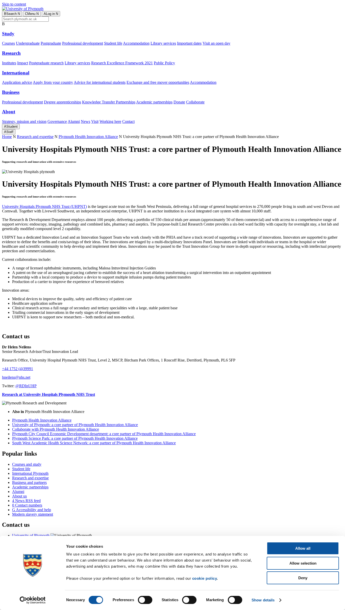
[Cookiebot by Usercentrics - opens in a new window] (33, 600)
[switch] (145, 600)
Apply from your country (53, 82)
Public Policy (164, 63)
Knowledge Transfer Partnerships (108, 102)
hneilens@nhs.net (16, 377)
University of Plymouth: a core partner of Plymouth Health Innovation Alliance (75, 425)
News (85, 121)
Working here (110, 121)
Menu (32, 14)
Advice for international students (100, 82)
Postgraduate (51, 43)
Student (11, 126)
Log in (51, 14)
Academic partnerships (154, 102)
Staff (8, 132)
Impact (22, 63)
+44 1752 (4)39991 (17, 369)
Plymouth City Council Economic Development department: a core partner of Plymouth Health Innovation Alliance (104, 434)
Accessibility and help (31, 510)
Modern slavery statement (32, 514)
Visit (94, 121)
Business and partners (29, 482)
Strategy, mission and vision (24, 121)
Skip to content (14, 4)
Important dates (189, 43)
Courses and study (26, 464)
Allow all (302, 548)
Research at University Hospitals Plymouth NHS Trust (48, 394)
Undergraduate (28, 43)
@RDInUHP (26, 386)
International (15, 72)
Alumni (74, 121)
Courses (8, 43)
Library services (163, 43)
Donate (179, 102)
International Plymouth (30, 473)
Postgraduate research (46, 63)
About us (19, 496)
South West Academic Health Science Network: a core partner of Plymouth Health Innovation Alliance (94, 443)
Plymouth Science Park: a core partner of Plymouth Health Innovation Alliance (75, 438)
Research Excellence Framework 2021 (122, 63)
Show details (263, 600)
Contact (128, 121)
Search (12, 14)
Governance (57, 121)
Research (11, 53)
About (8, 111)
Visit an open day (216, 43)
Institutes (9, 63)
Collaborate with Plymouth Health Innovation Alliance (55, 429)
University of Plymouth (31, 535)
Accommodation (136, 43)
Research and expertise (35, 136)
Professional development (82, 43)
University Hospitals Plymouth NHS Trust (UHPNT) (44, 206)
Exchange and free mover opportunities (158, 82)
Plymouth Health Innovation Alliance (88, 136)
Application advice (17, 82)
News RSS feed (26, 500)
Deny (302, 578)
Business (10, 92)
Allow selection (302, 563)
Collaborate (195, 102)
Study (8, 33)
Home (7, 136)
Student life (113, 43)
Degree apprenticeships (62, 102)
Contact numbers (27, 505)
